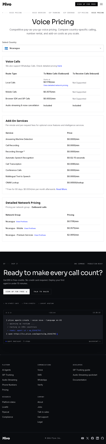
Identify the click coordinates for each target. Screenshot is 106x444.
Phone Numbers (9, 385)
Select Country (9, 42)
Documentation (80, 380)
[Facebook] (92, 438)
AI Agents (6, 370)
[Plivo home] (6, 4)
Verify (40, 385)
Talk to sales (41, 292)
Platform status (8, 402)
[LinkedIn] (97, 438)
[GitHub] (102, 438)
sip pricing (83, 13)
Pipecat (5, 412)
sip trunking (54, 13)
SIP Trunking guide (81, 370)
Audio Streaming (9, 380)
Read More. (61, 189)
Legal (40, 422)
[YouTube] (82, 438)
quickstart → (94, 341)
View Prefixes (22, 222)
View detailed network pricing (55, 85)
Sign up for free (86, 4)
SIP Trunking (8, 375)
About (40, 402)
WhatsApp (42, 380)
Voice (40, 370)
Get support (43, 417)
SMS (40, 375)
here (60, 66)
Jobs (40, 407)
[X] (87, 438)
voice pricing (97, 13)
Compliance (7, 417)
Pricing (5, 390)
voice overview (38, 13)
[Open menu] (101, 4)
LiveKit (5, 407)
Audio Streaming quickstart (85, 375)
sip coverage (69, 13)
